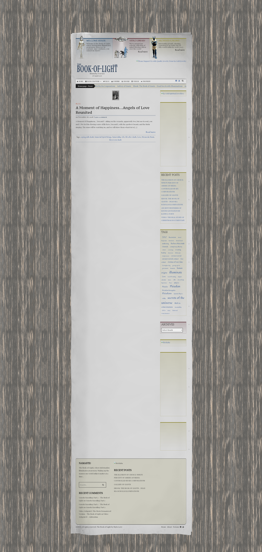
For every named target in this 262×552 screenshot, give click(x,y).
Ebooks (126, 81)
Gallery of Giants (169, 195)
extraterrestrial (176, 256)
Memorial (145, 137)
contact (164, 250)
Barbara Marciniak (177, 243)
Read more (151, 132)
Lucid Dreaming (172, 277)
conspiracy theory (176, 247)
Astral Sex (171, 241)
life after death (131, 137)
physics (176, 283)
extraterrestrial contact (170, 259)
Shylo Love (117, 527)
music (169, 280)
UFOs (163, 310)
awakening (165, 244)
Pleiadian (175, 286)
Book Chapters (93, 81)
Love (139, 137)
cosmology (170, 250)
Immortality (116, 137)
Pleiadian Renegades (168, 290)
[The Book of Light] (97, 68)
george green (176, 265)
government (165, 268)
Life (123, 137)
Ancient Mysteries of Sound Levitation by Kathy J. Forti (149, 86)
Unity (169, 310)
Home (81, 81)
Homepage (82, 86)
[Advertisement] (131, 15)
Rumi (152, 137)
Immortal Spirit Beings (103, 137)
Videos (136, 81)
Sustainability (178, 307)
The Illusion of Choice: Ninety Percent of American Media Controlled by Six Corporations (172, 186)
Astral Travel (179, 241)
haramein (172, 268)
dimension (170, 253)
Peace (170, 283)
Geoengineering (166, 265)
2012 (164, 237)
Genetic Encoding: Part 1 (95, 500)
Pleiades (165, 287)
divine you (177, 253)
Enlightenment (165, 256)
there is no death (115, 140)
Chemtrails (165, 247)
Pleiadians (167, 293)
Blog (107, 81)
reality (164, 298)
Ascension (172, 237)
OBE (174, 280)
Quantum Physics (178, 294)
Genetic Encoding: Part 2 (95, 507)
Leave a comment (100, 117)
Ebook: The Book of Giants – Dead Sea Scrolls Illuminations (99, 86)
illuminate (175, 272)
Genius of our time (175, 262)
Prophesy (146, 81)
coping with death (87, 137)
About (169, 527)
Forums (116, 81)
